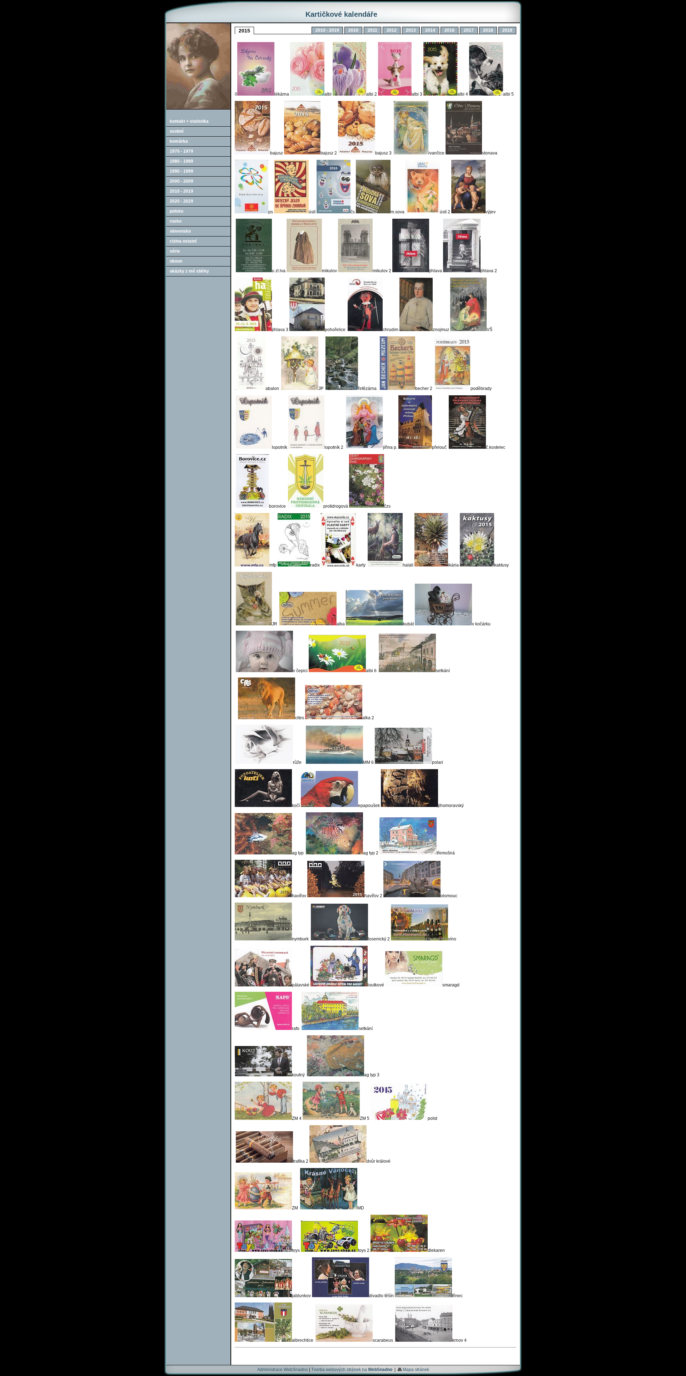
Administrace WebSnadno (282, 1369)
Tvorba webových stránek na (351, 1369)
